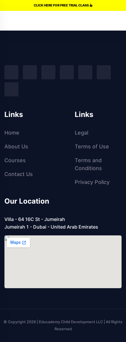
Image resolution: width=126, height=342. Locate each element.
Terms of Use (92, 146)
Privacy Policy (92, 182)
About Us (16, 146)
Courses (15, 160)
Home (11, 133)
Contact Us (18, 174)
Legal (81, 133)
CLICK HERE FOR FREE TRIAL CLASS (61, 5)
